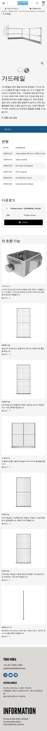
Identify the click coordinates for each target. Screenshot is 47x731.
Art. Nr (5, 148)
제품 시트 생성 (10, 117)
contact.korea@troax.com (14, 668)
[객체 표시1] (26, 70)
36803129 (7, 153)
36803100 (7, 172)
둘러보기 (5, 298)
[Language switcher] (5, 3)
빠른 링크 (7, 129)
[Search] (37, 3)
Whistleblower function (13, 724)
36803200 (7, 166)
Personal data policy (12, 721)
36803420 (7, 178)
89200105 (7, 184)
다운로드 (25, 222)
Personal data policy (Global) (15, 719)
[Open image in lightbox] (42, 63)
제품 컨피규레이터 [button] (13, 9)
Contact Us (36, 9)
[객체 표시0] (20, 70)
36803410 (7, 159)
